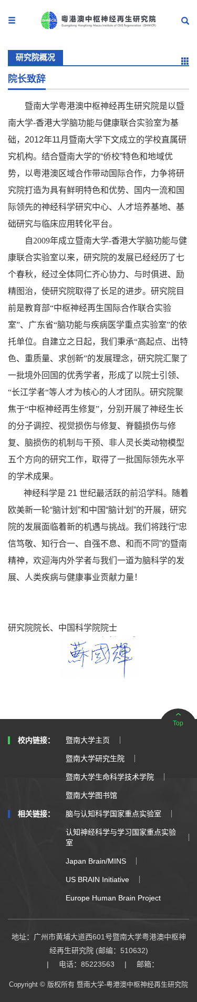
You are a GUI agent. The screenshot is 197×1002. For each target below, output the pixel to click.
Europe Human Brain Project (113, 898)
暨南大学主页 (88, 740)
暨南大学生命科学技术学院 (110, 777)
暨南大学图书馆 (91, 795)
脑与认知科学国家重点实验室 (113, 813)
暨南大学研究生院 (95, 758)
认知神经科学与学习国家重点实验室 (121, 837)
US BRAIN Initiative (97, 879)
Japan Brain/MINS (96, 861)
